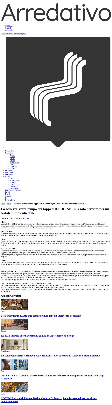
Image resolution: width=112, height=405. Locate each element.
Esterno (12, 161)
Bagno (12, 155)
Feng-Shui (13, 186)
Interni (7, 192)
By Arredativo (10, 200)
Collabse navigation (19, 34)
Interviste (8, 170)
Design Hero (9, 151)
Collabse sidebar (6, 34)
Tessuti (12, 184)
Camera (12, 157)
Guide (7, 176)
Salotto (12, 165)
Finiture (12, 182)
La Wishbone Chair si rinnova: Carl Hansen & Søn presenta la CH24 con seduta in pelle (50, 355)
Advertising (9, 30)
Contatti (8, 28)
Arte (2, 371)
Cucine (12, 159)
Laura (27, 218)
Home (3, 204)
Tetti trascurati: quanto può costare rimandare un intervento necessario (41, 315)
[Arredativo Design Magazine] (56, 21)
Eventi (7, 194)
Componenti (14, 188)
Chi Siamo (9, 26)
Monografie (9, 174)
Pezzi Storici (9, 172)
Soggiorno (13, 166)
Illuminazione (14, 163)
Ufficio (12, 168)
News (7, 198)
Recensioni (9, 153)
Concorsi (8, 196)
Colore (12, 178)
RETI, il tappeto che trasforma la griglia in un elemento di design (37, 335)
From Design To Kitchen (14, 190)
